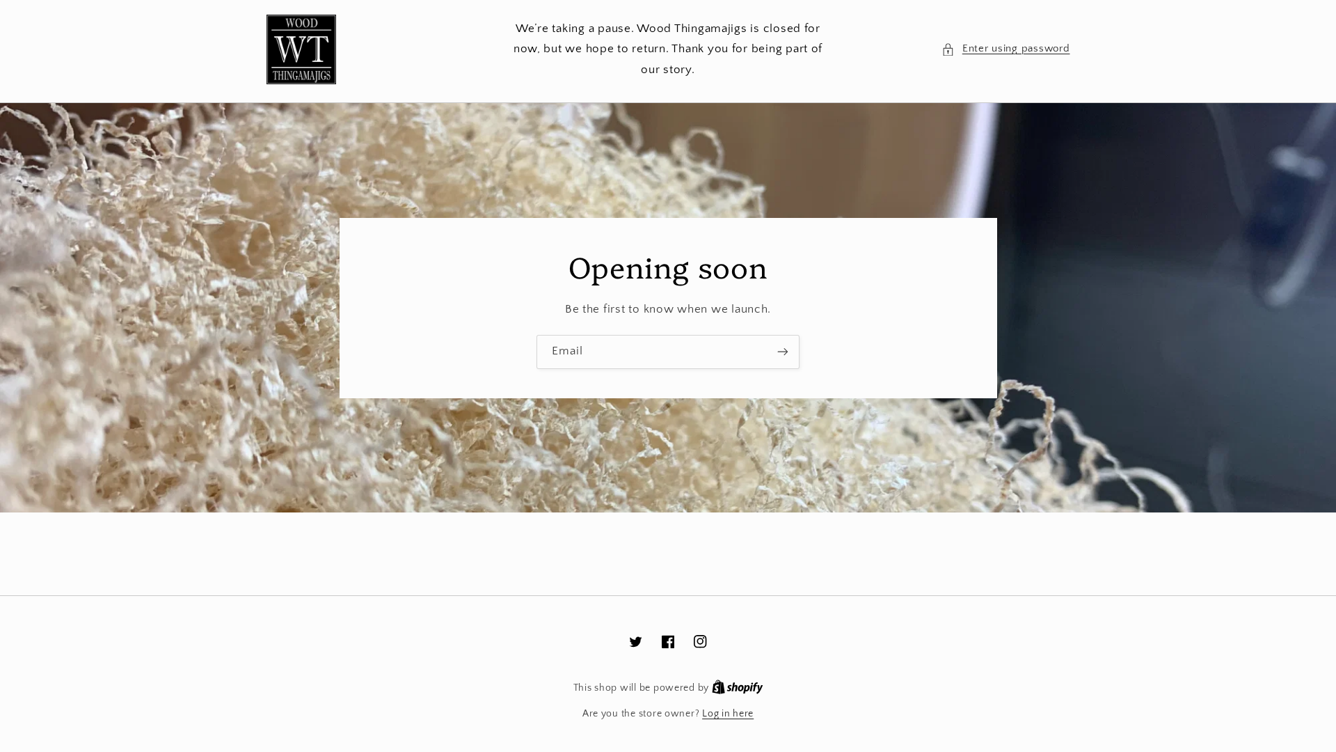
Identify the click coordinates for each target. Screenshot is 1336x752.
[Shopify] (737, 688)
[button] (1005, 49)
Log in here (728, 713)
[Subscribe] (783, 352)
